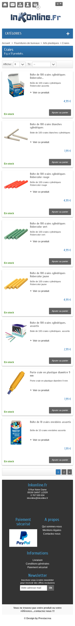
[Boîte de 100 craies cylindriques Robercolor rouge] (16, 184)
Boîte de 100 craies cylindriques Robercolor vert (47, 225)
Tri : (30, 64)
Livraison (38, 560)
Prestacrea (44, 618)
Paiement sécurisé (37, 567)
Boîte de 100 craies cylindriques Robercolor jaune (47, 274)
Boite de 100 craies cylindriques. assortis (48, 324)
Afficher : (8, 64)
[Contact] (12, 4)
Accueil (6, 43)
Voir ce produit (41, 92)
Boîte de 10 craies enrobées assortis (50, 422)
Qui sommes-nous (52, 526)
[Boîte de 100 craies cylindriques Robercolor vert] (16, 234)
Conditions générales (37, 563)
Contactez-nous (51, 533)
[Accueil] (5, 4)
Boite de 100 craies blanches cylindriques (46, 126)
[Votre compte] (28, 4)
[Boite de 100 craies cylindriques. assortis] (16, 333)
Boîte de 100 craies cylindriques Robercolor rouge (47, 175)
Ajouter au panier (60, 112)
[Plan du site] (20, 4)
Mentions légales (52, 530)
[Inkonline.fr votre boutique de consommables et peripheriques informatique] (37, 17)
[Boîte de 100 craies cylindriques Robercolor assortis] (16, 85)
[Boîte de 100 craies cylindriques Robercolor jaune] (16, 284)
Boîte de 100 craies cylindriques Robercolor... (47, 76)
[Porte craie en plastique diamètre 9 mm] (16, 383)
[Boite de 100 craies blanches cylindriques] (16, 135)
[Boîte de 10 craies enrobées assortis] (16, 432)
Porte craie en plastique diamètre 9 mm (50, 374)
